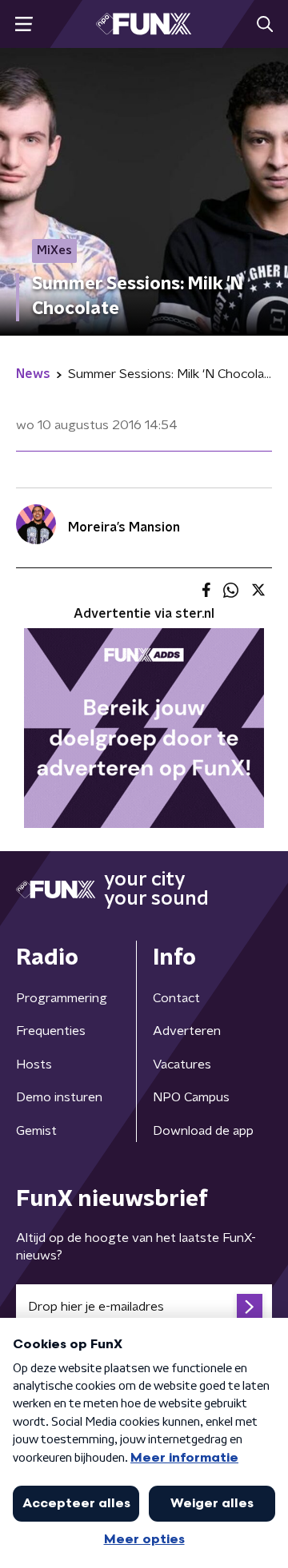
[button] (23, 24)
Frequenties (51, 1031)
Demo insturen (59, 1097)
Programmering (61, 998)
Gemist (36, 1130)
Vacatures (182, 1064)
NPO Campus (191, 1097)
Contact (176, 998)
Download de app (203, 1130)
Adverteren (187, 1031)
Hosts (34, 1064)
